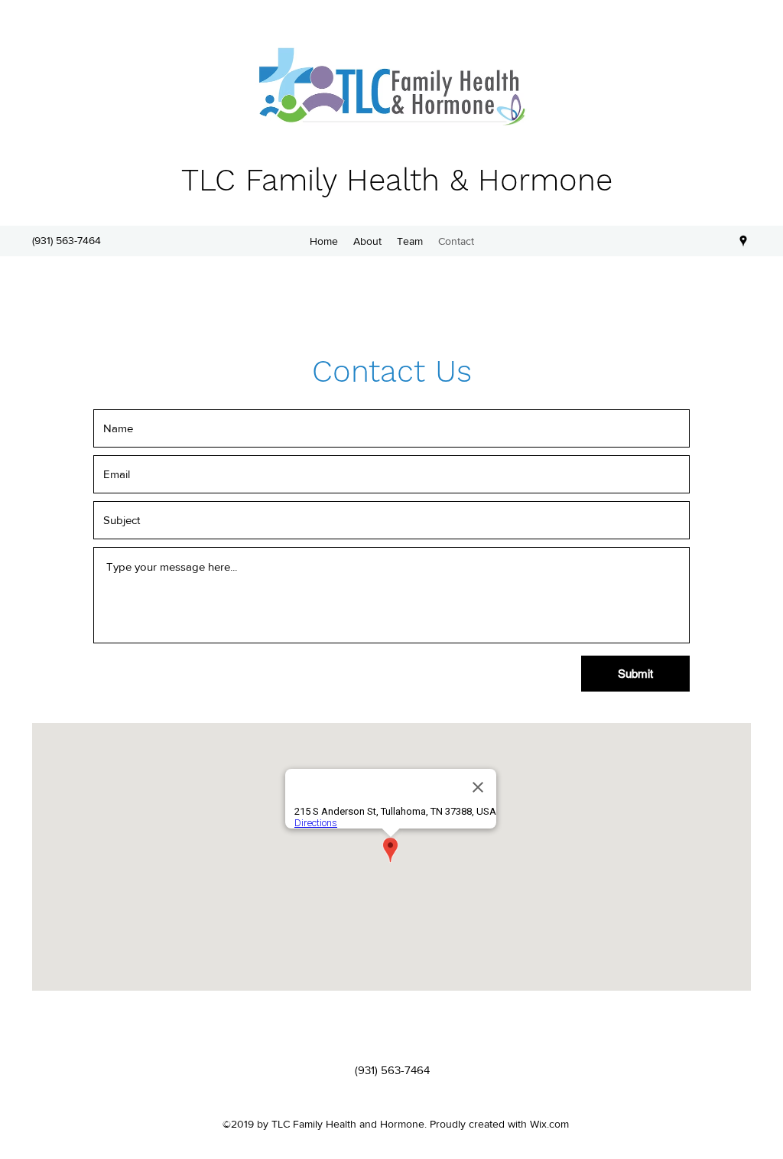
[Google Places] (743, 241)
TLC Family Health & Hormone (396, 180)
